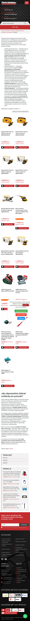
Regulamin (19, 567)
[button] (14, 27)
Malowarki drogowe (20, 545)
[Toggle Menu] (26, 3)
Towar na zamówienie (22, 576)
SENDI (4, 460)
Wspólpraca (19, 578)
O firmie (18, 573)
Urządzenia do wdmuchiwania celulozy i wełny (21, 549)
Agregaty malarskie (6, 539)
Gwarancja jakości (21, 580)
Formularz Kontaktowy (10, 613)
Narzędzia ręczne (20, 552)
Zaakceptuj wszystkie (21, 311)
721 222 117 (8, 583)
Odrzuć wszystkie (21, 314)
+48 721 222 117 (8, 10)
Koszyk (7, 610)
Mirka (4, 463)
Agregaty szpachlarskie (21, 541)
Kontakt (18, 582)
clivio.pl (11, 619)
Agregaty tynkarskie (20, 539)
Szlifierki (11, 448)
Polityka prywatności (21, 569)
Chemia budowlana (20, 555)
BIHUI (4, 457)
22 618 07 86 (8, 581)
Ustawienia (21, 318)
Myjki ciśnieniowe (6, 549)
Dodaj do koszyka (8, 147)
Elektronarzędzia (5, 552)
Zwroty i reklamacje (21, 571)
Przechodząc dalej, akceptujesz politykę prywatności (15, 527)
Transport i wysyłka (21, 575)
